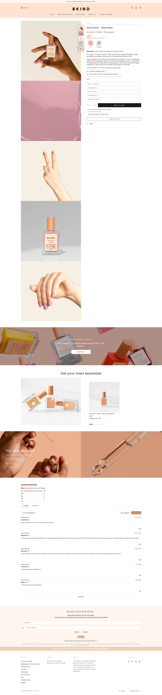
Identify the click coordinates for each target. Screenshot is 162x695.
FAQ (22, 677)
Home (88, 23)
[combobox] (23, 627)
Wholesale (24, 672)
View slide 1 (91, 423)
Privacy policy (25, 667)
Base (108, 68)
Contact (24, 669)
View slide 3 (101, 423)
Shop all (81, 352)
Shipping (89, 38)
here (96, 641)
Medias (23, 683)
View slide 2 (96, 423)
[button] (132, 8)
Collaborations (26, 680)
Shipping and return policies (30, 664)
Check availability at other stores (98, 114)
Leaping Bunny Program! (100, 649)
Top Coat (117, 68)
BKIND (26, 690)
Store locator (25, 675)
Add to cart (119, 105)
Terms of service (26, 661)
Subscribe (81, 637)
